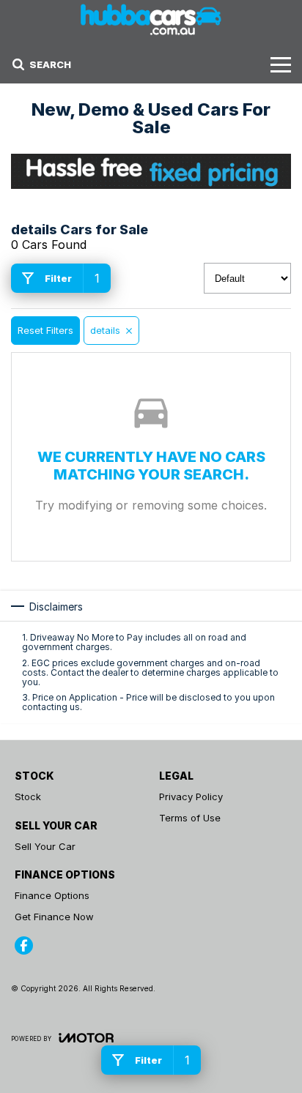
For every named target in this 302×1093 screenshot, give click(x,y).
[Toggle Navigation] (280, 64)
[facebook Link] (24, 945)
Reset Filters (45, 330)
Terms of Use (190, 818)
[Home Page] (151, 19)
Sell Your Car (45, 846)
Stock (28, 796)
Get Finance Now (54, 916)
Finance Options (52, 895)
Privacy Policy (191, 796)
